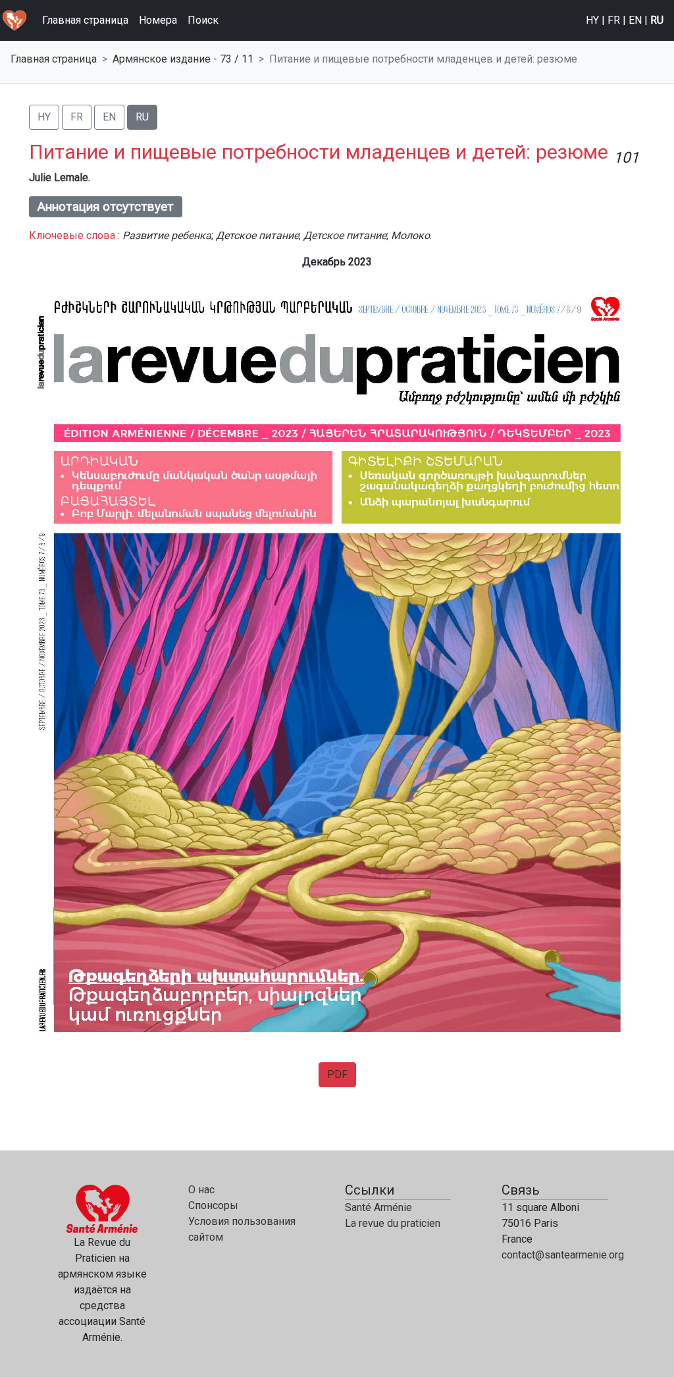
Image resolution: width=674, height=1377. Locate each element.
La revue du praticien (392, 1223)
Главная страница (85, 20)
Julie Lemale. (59, 177)
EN (635, 20)
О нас (201, 1189)
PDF (337, 1074)
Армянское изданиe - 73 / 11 (183, 59)
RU (656, 20)
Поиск (203, 20)
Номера (158, 20)
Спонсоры (213, 1205)
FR (614, 20)
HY (592, 20)
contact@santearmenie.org (563, 1255)
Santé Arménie (378, 1207)
